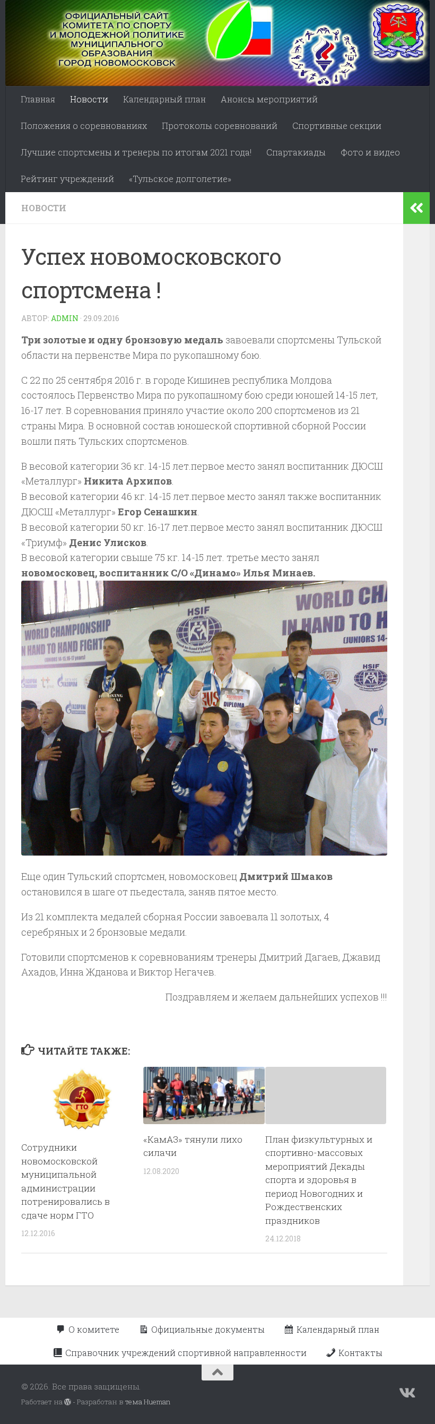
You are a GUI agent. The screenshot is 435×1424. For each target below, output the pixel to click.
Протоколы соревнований (219, 125)
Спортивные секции (336, 125)
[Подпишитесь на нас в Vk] (406, 1393)
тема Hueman (147, 1401)
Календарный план (164, 99)
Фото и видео (370, 152)
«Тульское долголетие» (180, 178)
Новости (89, 99)
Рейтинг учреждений (67, 178)
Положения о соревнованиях (84, 125)
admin (65, 318)
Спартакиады (296, 152)
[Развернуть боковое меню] (416, 208)
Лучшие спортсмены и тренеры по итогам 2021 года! (136, 152)
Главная (38, 99)
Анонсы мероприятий (269, 99)
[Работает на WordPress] (67, 1402)
